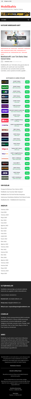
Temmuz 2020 (5, 263)
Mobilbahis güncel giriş (10, 50)
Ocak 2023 (3, 233)
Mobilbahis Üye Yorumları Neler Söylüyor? (12, 192)
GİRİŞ (27, 82)
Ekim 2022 (3, 241)
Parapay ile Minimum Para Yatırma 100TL (12, 189)
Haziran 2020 (4, 265)
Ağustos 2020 (4, 260)
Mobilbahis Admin (8, 61)
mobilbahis (21, 48)
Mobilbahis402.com (5, 52)
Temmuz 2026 (5, 209)
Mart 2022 (3, 249)
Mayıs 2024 (4, 217)
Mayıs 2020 (4, 268)
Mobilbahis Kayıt (21, 50)
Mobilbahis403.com (16, 52)
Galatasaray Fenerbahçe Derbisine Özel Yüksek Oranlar (15, 197)
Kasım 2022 (4, 239)
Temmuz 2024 (5, 215)
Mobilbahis (8, 6)
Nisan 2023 (4, 228)
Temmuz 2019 (5, 271)
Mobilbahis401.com (5, 48)
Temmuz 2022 (5, 247)
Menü (4, 19)
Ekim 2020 (3, 257)
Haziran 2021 (4, 252)
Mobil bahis (14, 48)
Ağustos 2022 (4, 244)
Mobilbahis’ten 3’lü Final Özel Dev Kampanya (13, 194)
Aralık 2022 (4, 236)
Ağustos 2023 (4, 225)
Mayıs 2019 (4, 273)
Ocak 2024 (3, 223)
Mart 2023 (3, 231)
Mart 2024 (3, 220)
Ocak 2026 (3, 212)
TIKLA (27, 87)
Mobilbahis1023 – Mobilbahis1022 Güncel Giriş (13, 200)
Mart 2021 (3, 255)
